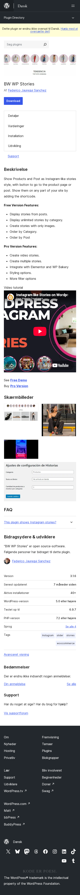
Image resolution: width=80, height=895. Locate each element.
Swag (48, 791)
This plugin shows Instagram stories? (30, 522)
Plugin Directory (14, 17)
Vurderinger (16, 126)
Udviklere (10, 784)
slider (60, 635)
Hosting (9, 751)
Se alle (71, 684)
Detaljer (13, 116)
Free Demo (18, 380)
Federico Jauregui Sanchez (27, 90)
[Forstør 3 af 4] (33, 445)
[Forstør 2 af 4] (71, 409)
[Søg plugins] (45, 44)
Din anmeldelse (14, 684)
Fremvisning (50, 737)
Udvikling (14, 146)
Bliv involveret (52, 770)
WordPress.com (17, 804)
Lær (7, 770)
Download (13, 101)
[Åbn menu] (74, 6)
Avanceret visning (16, 654)
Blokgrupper (50, 758)
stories (70, 635)
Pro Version (19, 386)
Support (13, 156)
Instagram (48, 635)
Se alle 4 (70, 626)
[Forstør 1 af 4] (33, 409)
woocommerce (66, 643)
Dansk (17, 842)
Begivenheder (52, 777)
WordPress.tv (15, 791)
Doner (48, 784)
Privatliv (9, 758)
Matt (9, 810)
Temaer (47, 744)
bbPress (12, 817)
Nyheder (10, 744)
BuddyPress (14, 824)
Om (6, 737)
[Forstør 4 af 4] (71, 467)
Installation (15, 136)
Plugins (47, 751)
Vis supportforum (16, 713)
